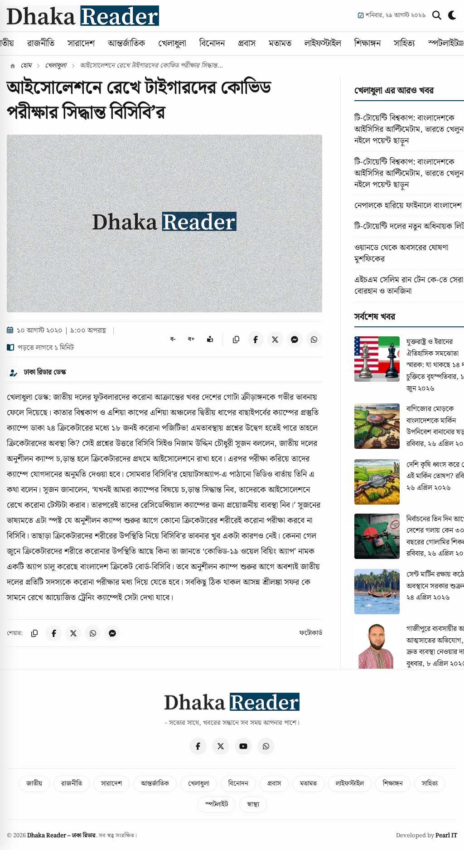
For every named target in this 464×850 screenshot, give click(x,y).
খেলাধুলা (172, 43)
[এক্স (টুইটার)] (220, 746)
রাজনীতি (40, 43)
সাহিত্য (404, 43)
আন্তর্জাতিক (126, 43)
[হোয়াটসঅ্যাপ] (266, 746)
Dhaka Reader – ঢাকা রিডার (61, 835)
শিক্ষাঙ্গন (367, 43)
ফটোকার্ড (311, 633)
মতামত (280, 43)
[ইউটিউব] (243, 746)
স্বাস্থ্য (253, 804)
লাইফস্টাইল (322, 43)
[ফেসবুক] (198, 746)
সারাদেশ (81, 43)
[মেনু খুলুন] (461, 44)
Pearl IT (446, 835)
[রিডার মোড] (210, 339)
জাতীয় (34, 783)
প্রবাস (247, 43)
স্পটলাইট (443, 43)
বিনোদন (212, 43)
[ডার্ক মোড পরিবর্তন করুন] (452, 15)
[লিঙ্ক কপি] (236, 339)
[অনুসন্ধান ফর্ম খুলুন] (436, 15)
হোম (25, 65)
